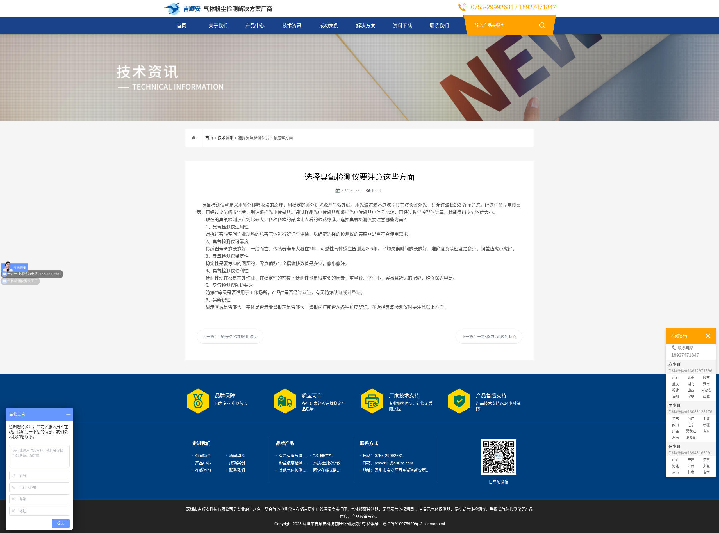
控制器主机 (323, 455)
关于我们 (218, 25)
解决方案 (365, 25)
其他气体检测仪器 (294, 470)
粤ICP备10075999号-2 (402, 523)
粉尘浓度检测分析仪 (296, 463)
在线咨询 (203, 470)
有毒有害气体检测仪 (296, 455)
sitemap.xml (434, 523)
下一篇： (489, 336)
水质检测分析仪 (327, 463)
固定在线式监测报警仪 (332, 470)
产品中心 (255, 25)
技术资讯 (291, 25)
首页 (181, 25)
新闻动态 (237, 455)
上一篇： (230, 336)
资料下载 (402, 25)
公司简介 (203, 455)
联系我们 (439, 25)
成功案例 (328, 25)
